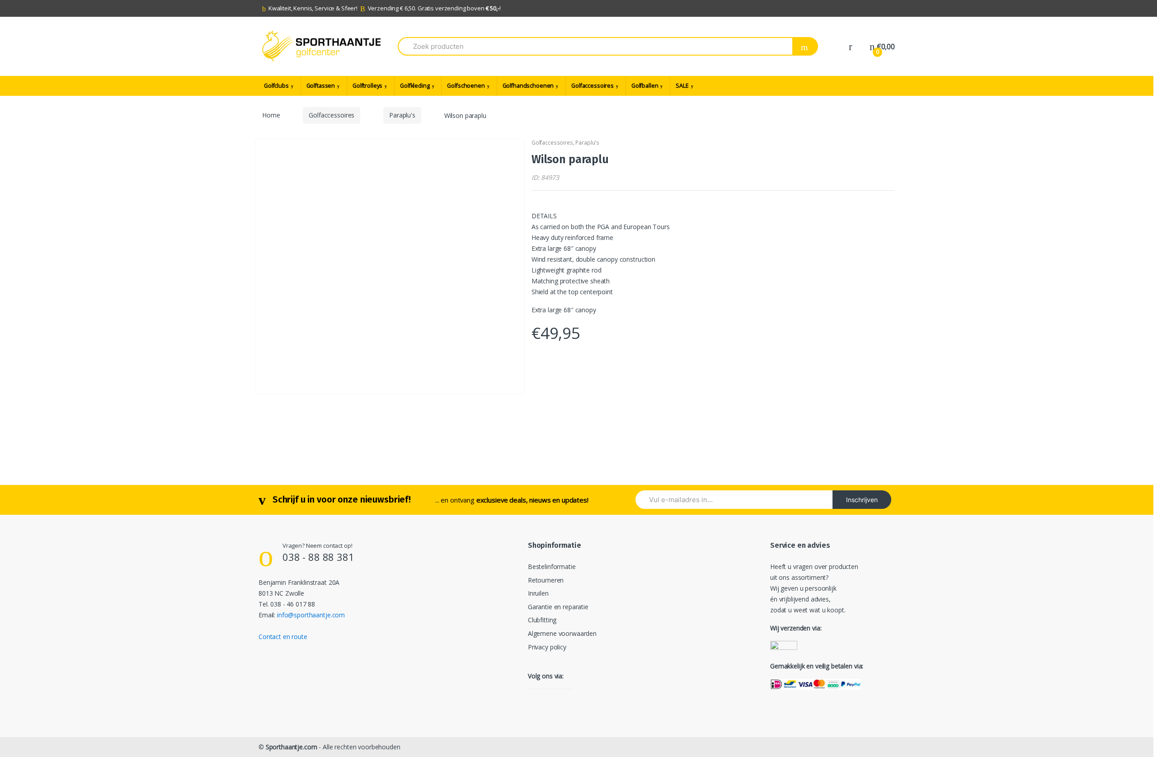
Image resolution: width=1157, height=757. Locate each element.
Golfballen (644, 85)
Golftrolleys (367, 85)
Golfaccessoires (592, 85)
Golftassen (320, 85)
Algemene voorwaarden (562, 633)
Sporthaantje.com (291, 747)
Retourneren (546, 580)
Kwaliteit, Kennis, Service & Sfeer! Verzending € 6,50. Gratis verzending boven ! (384, 8)
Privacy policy (547, 647)
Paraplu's (402, 115)
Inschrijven (862, 499)
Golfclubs (276, 85)
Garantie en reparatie (558, 606)
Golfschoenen (465, 85)
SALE (682, 85)
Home (271, 115)
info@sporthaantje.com (311, 615)
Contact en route (283, 636)
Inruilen (538, 593)
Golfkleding (414, 85)
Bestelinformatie (552, 566)
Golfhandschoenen (528, 85)
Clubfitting (542, 620)
